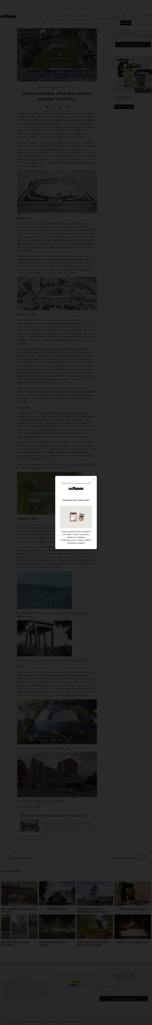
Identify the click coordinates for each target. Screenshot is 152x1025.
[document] (76, 512)
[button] (93, 479)
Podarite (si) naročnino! (76, 500)
